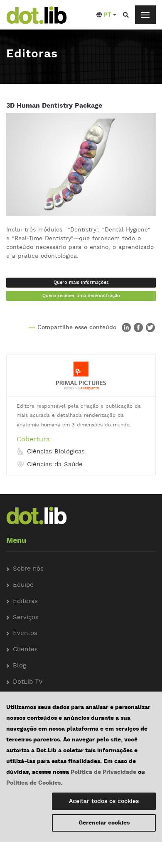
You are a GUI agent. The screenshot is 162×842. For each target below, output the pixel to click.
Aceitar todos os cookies (104, 801)
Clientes (25, 650)
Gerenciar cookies (104, 823)
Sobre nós (28, 569)
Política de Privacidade (103, 772)
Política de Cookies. (34, 783)
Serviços (26, 618)
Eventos (25, 633)
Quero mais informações (81, 282)
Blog (19, 666)
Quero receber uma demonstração (81, 295)
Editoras (25, 601)
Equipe (23, 585)
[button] (106, 15)
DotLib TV (28, 682)
